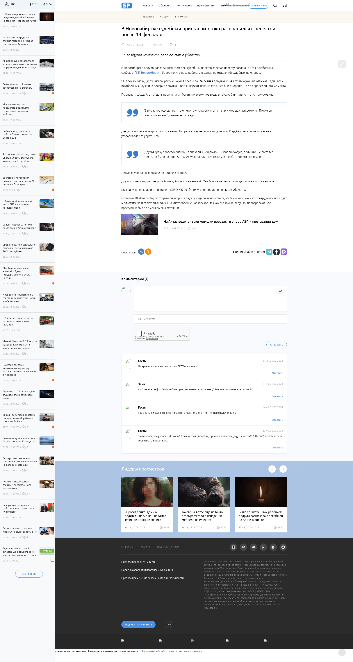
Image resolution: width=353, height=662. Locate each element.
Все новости (29, 573)
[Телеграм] (268, 252)
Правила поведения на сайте (138, 561)
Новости (148, 5)
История (164, 16)
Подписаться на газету (138, 624)
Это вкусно (181, 16)
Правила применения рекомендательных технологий (153, 578)
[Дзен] (276, 252)
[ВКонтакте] (141, 251)
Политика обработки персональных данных (147, 569)
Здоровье (148, 16)
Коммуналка (184, 5)
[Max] (284, 251)
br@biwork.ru (210, 591)
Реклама (145, 546)
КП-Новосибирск (147, 72)
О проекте (127, 546)
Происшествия (206, 5)
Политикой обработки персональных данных (171, 651)
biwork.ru (252, 581)
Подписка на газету (168, 546)
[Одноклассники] (148, 251)
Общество (164, 5)
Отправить (276, 344)
